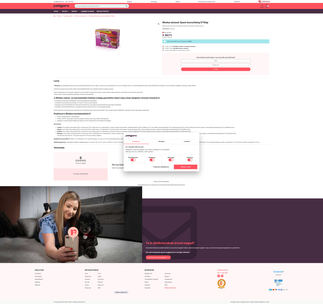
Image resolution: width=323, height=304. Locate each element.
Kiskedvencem (264, 1)
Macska (64, 11)
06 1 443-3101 (69, 1)
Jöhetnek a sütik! (186, 167)
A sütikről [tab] (187, 141)
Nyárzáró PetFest (103, 11)
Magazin (129, 1)
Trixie (99, 273)
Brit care (87, 282)
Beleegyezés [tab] (136, 141)
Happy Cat (101, 285)
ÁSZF (166, 285)
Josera (87, 285)
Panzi (86, 273)
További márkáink (68, 16)
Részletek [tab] (161, 141)
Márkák (74, 11)
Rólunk (178, 1)
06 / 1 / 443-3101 (222, 273)
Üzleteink (237, 1)
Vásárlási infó (148, 273)
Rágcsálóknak (39, 279)
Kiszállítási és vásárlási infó (207, 1)
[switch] (152, 160)
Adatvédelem (168, 282)
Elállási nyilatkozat (170, 288)
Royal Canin (88, 276)
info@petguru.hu (59, 1)
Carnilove (87, 279)
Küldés (216, 69)
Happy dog (88, 288)
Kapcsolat (147, 288)
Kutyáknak (38, 273)
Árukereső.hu (278, 274)
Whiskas (100, 282)
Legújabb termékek (87, 11)
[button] (158, 23)
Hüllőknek (37, 285)
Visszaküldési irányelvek (151, 279)
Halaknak (37, 282)
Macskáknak (38, 276)
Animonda (100, 279)
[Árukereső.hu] (278, 272)
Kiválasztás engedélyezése (161, 167)
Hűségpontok (168, 279)
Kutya (56, 11)
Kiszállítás (147, 276)
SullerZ (100, 276)
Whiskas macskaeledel (81, 16)
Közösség (154, 1)
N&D (99, 288)
